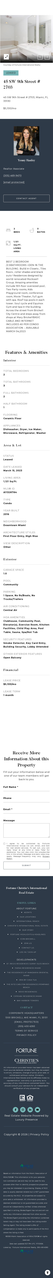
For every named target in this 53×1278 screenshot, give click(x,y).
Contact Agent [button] (26, 198)
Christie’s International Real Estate (28, 926)
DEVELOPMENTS (26, 960)
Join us (28, 943)
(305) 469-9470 (12, 175)
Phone (7, 798)
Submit (26, 865)
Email (6, 809)
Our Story (28, 930)
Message (9, 820)
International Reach (27, 921)
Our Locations (28, 917)
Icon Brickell (27, 939)
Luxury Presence (26, 1119)
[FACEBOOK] (15, 1109)
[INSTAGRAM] (23, 1109)
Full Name (9, 787)
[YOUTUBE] (37, 1109)
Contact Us (28, 948)
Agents (28, 912)
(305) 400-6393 (26, 1026)
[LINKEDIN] (30, 1109)
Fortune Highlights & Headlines (28, 934)
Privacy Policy (39, 1134)
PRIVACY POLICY (26, 1035)
